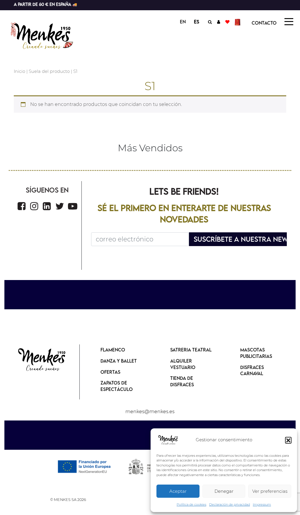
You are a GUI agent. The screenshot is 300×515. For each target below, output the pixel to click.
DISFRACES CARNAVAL (252, 370)
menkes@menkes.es (150, 411)
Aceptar (178, 491)
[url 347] (72, 206)
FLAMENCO (112, 350)
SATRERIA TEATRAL (191, 350)
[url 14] (227, 22)
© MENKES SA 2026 (68, 499)
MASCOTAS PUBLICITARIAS (256, 353)
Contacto (264, 23)
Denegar (223, 491)
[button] (288, 440)
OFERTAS (110, 372)
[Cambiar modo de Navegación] (289, 21)
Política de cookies (191, 504)
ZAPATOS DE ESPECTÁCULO (116, 386)
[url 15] (238, 22)
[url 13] (218, 22)
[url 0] (168, 440)
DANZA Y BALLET (118, 361)
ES (196, 22)
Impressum (262, 504)
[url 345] (47, 206)
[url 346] (59, 206)
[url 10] (46, 35)
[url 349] (42, 360)
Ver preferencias (269, 491)
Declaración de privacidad (229, 504)
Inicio (19, 71)
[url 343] (21, 206)
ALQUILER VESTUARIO (182, 364)
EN (183, 22)
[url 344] (34, 206)
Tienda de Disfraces (182, 381)
